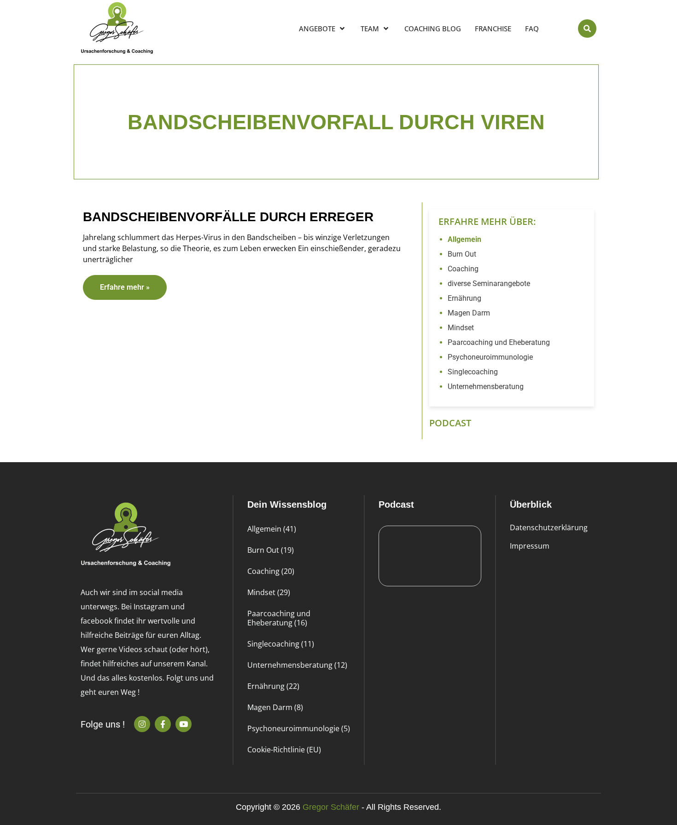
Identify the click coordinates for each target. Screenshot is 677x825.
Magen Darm (469, 313)
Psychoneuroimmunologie (490, 357)
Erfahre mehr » (125, 287)
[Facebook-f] (163, 724)
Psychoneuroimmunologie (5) (298, 728)
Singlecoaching (473, 371)
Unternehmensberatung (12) (297, 665)
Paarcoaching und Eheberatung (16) (278, 618)
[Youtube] (183, 724)
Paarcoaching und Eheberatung (499, 342)
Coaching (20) (270, 571)
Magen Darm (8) (275, 707)
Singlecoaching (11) (280, 644)
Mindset (461, 327)
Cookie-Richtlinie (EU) (284, 750)
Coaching (463, 268)
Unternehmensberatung (486, 386)
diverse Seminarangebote (489, 283)
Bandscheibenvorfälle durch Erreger (228, 217)
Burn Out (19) (270, 550)
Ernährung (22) (273, 686)
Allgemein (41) (271, 529)
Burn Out (462, 254)
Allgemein (464, 239)
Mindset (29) (268, 592)
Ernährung (464, 298)
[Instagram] (142, 724)
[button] (587, 28)
